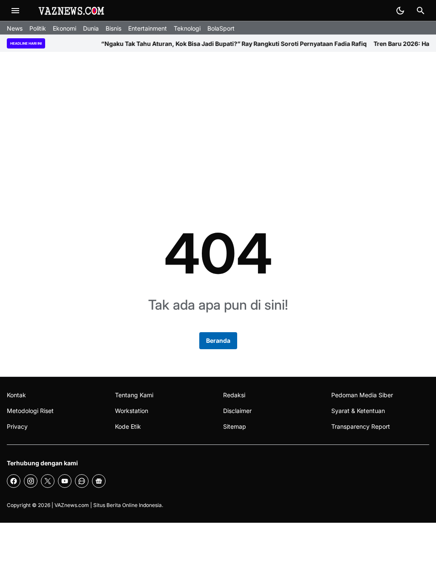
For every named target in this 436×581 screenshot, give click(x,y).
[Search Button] (420, 10)
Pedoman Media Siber (362, 395)
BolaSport (221, 28)
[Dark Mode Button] (400, 10)
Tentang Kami (134, 395)
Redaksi (234, 395)
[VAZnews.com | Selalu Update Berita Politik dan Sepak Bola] (72, 10)
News (15, 28)
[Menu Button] (15, 10)
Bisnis (113, 28)
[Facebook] (13, 481)
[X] (47, 481)
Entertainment (147, 28)
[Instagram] (30, 481)
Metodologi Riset (30, 410)
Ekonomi (64, 28)
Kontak (16, 395)
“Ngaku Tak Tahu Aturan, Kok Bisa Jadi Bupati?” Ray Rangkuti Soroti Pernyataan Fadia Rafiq (224, 43)
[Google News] (99, 481)
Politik (37, 28)
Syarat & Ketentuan (358, 410)
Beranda (218, 340)
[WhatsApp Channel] (82, 481)
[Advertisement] (218, 125)
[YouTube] (65, 481)
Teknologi (187, 28)
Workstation (131, 410)
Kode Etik (128, 426)
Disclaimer (237, 410)
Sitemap (234, 426)
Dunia (91, 28)
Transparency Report (360, 426)
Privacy (17, 426)
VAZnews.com (71, 505)
